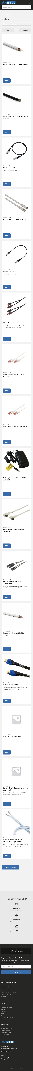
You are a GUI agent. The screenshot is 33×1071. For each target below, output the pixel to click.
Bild (2, 1015)
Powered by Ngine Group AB (16, 1068)
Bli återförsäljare (6, 986)
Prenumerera (16, 972)
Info (6, 80)
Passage (3, 1011)
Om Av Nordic (5, 1034)
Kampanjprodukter (6, 1030)
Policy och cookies (6, 994)
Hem (3, 14)
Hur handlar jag (5, 990)
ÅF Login (3, 996)
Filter (7, 30)
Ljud (2, 1013)
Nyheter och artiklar (7, 1028)
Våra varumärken (6, 1032)
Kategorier (25, 30)
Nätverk (3, 1009)
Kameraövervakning (7, 1007)
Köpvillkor (4, 988)
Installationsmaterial (10, 14)
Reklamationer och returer (8, 992)
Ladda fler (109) (10, 867)
